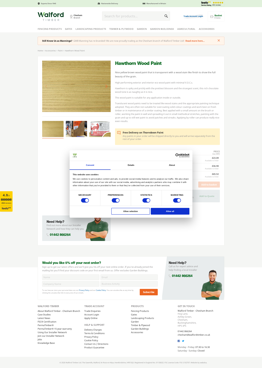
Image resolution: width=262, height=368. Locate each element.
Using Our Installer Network (52, 332)
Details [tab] (131, 165)
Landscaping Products (90, 28)
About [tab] (172, 165)
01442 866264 (60, 234)
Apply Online (90, 318)
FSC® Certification (47, 321)
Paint (60, 50)
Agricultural (186, 28)
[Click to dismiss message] (219, 40)
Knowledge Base (46, 343)
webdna (203, 362)
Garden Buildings (162, 28)
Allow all (170, 211)
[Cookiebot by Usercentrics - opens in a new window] (177, 155)
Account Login (91, 314)
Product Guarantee (94, 347)
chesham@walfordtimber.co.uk (194, 334)
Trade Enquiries (92, 311)
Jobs (40, 339)
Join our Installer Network (51, 335)
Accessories (207, 28)
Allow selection (130, 211)
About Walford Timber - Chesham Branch (59, 311)
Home (40, 50)
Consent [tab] (90, 165)
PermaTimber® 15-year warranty (55, 328)
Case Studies (44, 314)
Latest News (44, 318)
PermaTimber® (46, 325)
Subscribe (149, 292)
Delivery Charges (93, 329)
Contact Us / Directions (96, 343)
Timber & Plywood (121, 28)
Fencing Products (50, 28)
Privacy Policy (84, 290)
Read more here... (195, 40)
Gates (68, 28)
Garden (142, 28)
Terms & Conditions (94, 333)
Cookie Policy (101, 290)
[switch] (116, 200)
